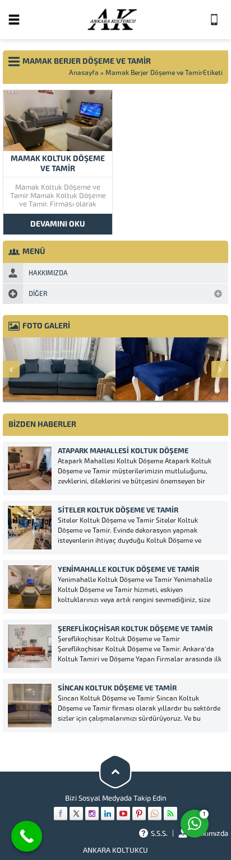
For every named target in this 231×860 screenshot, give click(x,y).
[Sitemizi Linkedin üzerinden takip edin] (107, 813)
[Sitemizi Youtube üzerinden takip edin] (123, 813)
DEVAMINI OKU (57, 224)
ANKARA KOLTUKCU (115, 850)
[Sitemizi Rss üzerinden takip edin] (170, 813)
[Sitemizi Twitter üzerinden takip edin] (76, 813)
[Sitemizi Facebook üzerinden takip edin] (60, 813)
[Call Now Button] (26, 836)
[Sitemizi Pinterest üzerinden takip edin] (139, 813)
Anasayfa (84, 73)
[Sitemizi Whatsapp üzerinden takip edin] (154, 813)
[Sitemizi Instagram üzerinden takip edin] (92, 813)
